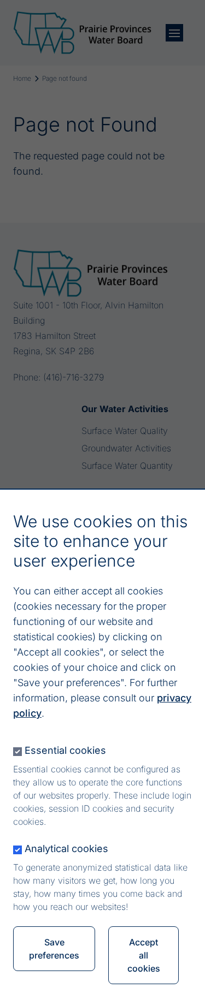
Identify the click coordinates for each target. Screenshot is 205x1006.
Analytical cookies (66, 848)
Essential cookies (65, 750)
